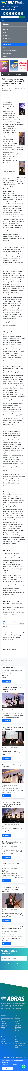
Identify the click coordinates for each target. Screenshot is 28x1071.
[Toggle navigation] (3, 19)
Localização (18, 1025)
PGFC (16, 1047)
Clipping (7, 74)
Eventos (3, 1027)
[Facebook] (13, 13)
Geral (4, 47)
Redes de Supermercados (10, 50)
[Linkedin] (16, 13)
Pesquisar (22, 16)
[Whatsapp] (22, 13)
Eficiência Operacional (4, 1022)
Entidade (17, 1018)
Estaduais (5, 56)
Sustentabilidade (7, 53)
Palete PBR (18, 1041)
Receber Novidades (14, 964)
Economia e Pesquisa (7, 1018)
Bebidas (5, 41)
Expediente (18, 1027)
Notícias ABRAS (7, 44)
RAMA (16, 1040)
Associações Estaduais (18, 1020)
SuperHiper (4, 1025)
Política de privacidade (18, 1029)
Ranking (3, 1020)
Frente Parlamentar (20, 1043)
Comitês (17, 1023)
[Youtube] (4, 13)
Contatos (3, 1040)
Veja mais (7, 681)
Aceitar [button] (7, 1068)
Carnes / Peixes (7, 38)
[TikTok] (10, 13)
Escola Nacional (19, 1045)
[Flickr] (7, 13)
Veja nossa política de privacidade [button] (11, 1064)
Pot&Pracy (12, 1057)
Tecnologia (6, 35)
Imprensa (3, 1041)
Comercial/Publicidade (7, 1043)
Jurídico (5, 32)
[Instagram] (19, 13)
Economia (5, 29)
